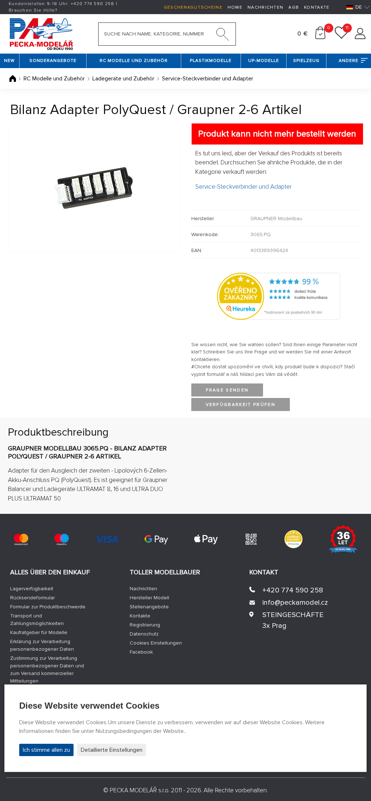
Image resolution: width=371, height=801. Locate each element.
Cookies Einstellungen (156, 643)
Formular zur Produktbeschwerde (48, 607)
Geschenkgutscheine (193, 7)
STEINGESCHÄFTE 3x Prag (293, 620)
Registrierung (145, 625)
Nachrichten (265, 7)
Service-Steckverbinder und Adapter (207, 78)
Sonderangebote (52, 60)
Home (235, 7)
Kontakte (316, 7)
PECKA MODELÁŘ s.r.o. (140, 790)
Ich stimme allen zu (46, 750)
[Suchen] (223, 36)
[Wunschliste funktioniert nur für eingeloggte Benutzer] (341, 37)
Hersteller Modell (149, 598)
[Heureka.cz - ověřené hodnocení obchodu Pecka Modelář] (278, 295)
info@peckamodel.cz (295, 602)
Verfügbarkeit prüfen (241, 404)
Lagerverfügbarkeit (31, 589)
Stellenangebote (149, 607)
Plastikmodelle (211, 60)
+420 (92, 4)
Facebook (141, 652)
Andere (348, 60)
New (9, 60)
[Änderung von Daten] (360, 37)
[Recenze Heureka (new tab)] (293, 539)
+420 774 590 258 (292, 590)
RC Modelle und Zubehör (134, 60)
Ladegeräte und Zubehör (123, 78)
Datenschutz (144, 634)
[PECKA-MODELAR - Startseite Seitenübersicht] (41, 33)
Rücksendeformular (32, 598)
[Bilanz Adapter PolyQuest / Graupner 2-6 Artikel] (94, 188)
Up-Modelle (263, 60)
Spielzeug (306, 60)
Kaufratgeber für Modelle (38, 632)
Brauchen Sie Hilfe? (33, 10)
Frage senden (227, 390)
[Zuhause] (13, 79)
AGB (293, 7)
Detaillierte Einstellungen (111, 750)
